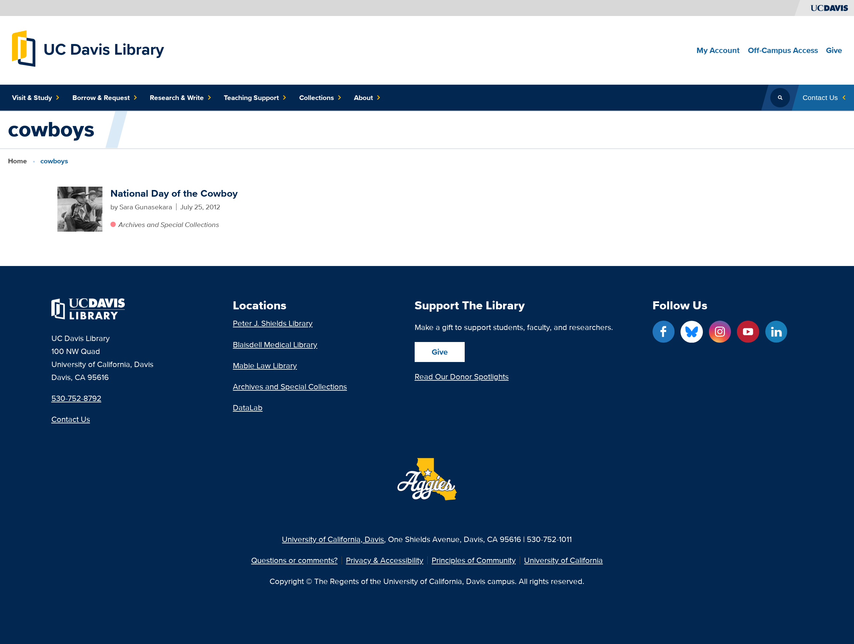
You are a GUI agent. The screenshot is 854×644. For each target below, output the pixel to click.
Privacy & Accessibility (384, 560)
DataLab (248, 407)
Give (440, 352)
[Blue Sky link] (692, 332)
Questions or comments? (294, 560)
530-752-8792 (76, 398)
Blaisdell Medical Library (275, 344)
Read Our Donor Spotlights (462, 376)
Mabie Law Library (265, 365)
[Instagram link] (720, 332)
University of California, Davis (333, 539)
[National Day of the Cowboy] (79, 209)
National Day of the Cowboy (174, 193)
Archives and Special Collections (168, 224)
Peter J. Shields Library (273, 323)
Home (17, 161)
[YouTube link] (748, 332)
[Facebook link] (664, 332)
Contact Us (70, 419)
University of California (563, 560)
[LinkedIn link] (776, 332)
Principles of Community (474, 560)
